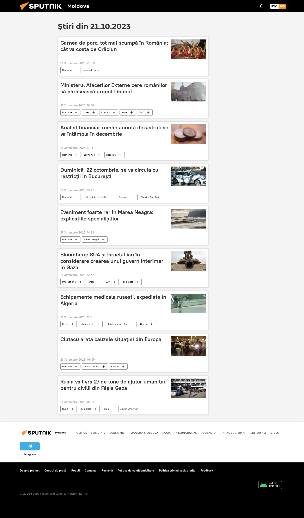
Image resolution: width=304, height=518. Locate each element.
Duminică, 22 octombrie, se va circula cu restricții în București (109, 173)
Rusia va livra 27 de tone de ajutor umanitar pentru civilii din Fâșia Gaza (113, 384)
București (123, 197)
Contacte (91, 470)
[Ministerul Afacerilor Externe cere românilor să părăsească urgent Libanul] (188, 91)
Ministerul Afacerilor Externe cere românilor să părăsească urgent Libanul (113, 88)
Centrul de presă (55, 470)
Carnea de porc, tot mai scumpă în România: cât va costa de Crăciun (114, 45)
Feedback (206, 470)
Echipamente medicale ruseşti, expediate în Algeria (113, 300)
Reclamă (107, 470)
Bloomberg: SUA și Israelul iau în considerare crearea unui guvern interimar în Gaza (111, 261)
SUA (107, 281)
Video (275, 433)
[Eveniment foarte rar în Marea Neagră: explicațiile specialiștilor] (188, 219)
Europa (115, 366)
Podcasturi (209, 433)
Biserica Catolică (150, 197)
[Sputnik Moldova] (42, 11)
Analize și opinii (234, 433)
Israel (124, 112)
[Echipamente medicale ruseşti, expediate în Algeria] (188, 303)
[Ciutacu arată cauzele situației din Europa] (188, 346)
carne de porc (91, 69)
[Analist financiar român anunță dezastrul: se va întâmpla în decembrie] (188, 134)
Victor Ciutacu (91, 366)
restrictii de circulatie (95, 197)
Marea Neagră (91, 239)
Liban (87, 112)
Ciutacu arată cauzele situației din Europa (111, 339)
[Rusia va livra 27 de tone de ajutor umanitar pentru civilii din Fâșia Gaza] (188, 388)
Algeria (143, 324)
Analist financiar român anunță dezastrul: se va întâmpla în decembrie (114, 130)
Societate (98, 433)
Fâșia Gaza (127, 281)
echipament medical (117, 324)
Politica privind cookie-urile (177, 470)
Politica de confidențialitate (136, 470)
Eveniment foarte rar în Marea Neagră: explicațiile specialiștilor (106, 215)
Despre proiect (29, 470)
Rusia (65, 324)
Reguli (75, 470)
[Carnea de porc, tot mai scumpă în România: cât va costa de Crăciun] (188, 49)
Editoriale (258, 433)
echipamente (87, 324)
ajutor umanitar (129, 408)
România (67, 69)
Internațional (69, 281)
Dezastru (111, 154)
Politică (81, 433)
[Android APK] (270, 485)
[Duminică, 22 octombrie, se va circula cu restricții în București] (188, 176)
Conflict (105, 112)
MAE (141, 112)
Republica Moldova (143, 433)
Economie (89, 154)
